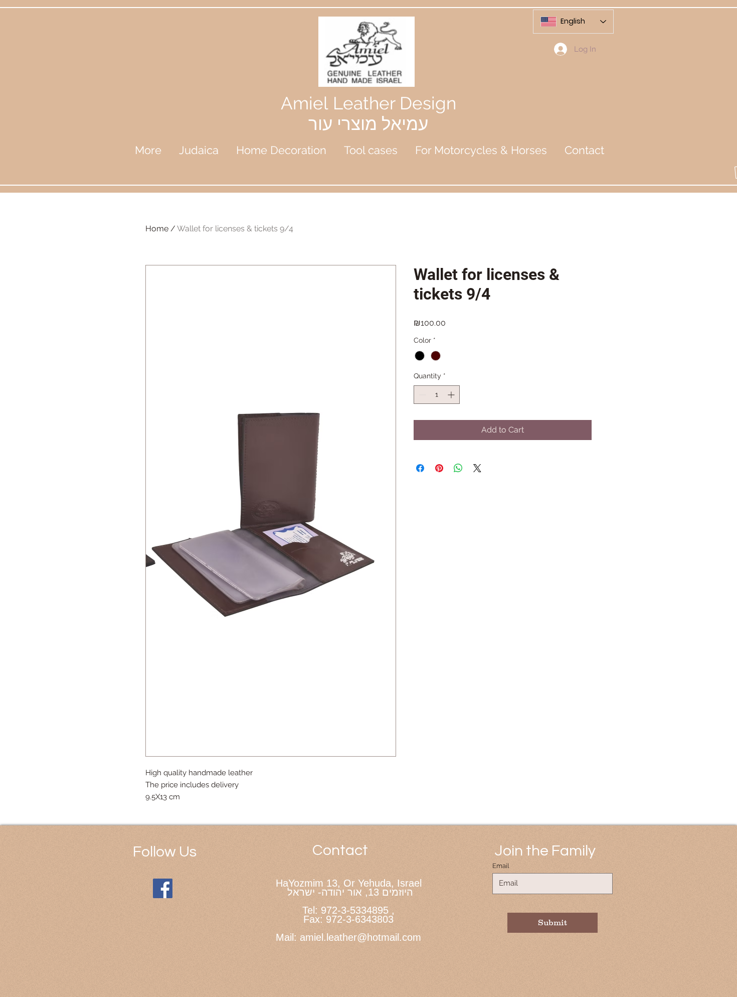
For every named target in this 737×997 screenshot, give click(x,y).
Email (500, 866)
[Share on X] (477, 468)
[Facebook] (162, 888)
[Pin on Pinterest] (439, 468)
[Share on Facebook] (420, 468)
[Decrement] (421, 394)
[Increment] (452, 394)
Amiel (307, 103)
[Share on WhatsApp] (458, 468)
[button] (198, 150)
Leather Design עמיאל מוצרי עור (382, 113)
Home (156, 228)
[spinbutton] (437, 394)
